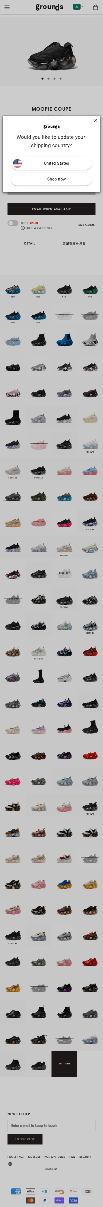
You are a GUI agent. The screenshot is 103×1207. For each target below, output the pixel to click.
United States (56, 163)
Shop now (56, 179)
